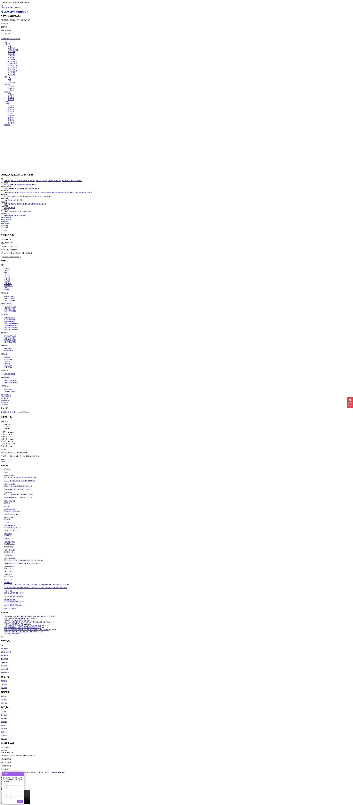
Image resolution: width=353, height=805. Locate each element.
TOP (2, 637)
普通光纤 (7, 181)
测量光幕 (28, 204)
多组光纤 (51, 181)
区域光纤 (20, 181)
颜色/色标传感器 (9, 208)
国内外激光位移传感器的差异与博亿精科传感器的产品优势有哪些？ (26, 630)
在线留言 (4, 700)
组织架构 (11, 111)
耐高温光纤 (57, 181)
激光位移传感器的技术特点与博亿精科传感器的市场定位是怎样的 (25, 622)
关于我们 (7, 103)
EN (2, 5)
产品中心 (7, 44)
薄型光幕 (7, 204)
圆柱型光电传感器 (21, 192)
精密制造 (11, 98)
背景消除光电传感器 (71, 192)
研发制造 (7, 92)
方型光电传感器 (9, 192)
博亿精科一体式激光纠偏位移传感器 (16, 620)
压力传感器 (11, 73)
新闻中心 (7, 102)
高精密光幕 (14, 204)
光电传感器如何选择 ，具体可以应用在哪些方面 (20, 632)
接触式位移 (8, 200)
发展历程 (11, 109)
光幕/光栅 (11, 57)
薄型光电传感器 (32, 192)
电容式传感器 (12, 63)
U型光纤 (44, 181)
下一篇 (6, 461)
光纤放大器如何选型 (11, 633)
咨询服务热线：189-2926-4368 (10, 39)
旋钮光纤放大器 (31, 185)
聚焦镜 (79, 181)
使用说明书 (11, 82)
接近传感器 (11, 54)
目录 (9, 79)
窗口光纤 (26, 181)
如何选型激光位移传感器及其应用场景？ (17, 618)
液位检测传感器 (13, 67)
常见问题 (11, 121)
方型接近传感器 (22, 196)
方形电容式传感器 (19, 215)
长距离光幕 (34, 204)
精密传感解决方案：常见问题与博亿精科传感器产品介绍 (22, 628)
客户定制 (11, 96)
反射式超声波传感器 (24, 212)
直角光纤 (14, 181)
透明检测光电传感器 (58, 192)
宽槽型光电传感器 (33, 188)
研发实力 (11, 94)
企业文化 (11, 107)
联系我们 (11, 123)
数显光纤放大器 (20, 185)
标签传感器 (11, 69)
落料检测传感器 (13, 65)
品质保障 (11, 100)
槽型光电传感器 (13, 50)
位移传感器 (11, 56)
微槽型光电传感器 (10, 188)
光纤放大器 (11, 48)
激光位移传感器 (17, 200)
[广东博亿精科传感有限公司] (15, 12)
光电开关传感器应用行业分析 (14, 624)
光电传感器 (11, 52)
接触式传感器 (12, 71)
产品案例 (11, 90)
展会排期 (11, 115)
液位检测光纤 (66, 181)
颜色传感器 (11, 59)
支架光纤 (39, 181)
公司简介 (11, 105)
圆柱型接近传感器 (10, 196)
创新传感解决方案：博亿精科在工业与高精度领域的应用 (22, 626)
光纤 (9, 46)
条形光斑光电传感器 (85, 192)
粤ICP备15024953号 (50, 772)
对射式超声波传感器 (11, 212)
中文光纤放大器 (9, 185)
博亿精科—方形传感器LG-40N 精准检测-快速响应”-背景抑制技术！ (26, 616)
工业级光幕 (42, 204)
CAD (9, 81)
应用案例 (11, 86)
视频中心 (11, 117)
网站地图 (62, 772)
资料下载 (7, 77)
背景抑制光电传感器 (44, 192)
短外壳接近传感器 (45, 196)
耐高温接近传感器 (33, 196)
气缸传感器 (11, 75)
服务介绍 (4, 696)
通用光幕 (21, 204)
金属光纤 (74, 181)
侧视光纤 (32, 181)
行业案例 (11, 88)
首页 (5, 42)
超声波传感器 (12, 61)
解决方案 (7, 84)
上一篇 (6, 459)
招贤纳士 (11, 113)
